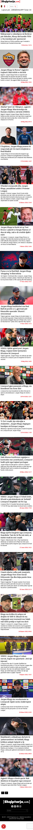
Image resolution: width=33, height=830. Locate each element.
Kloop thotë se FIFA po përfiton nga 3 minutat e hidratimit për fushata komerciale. (15, 42)
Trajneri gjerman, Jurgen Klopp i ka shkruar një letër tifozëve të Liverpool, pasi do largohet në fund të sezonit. (16, 357)
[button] (3, 826)
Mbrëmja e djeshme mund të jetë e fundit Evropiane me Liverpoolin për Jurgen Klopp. (16, 429)
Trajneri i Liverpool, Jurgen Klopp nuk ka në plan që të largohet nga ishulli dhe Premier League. (16, 784)
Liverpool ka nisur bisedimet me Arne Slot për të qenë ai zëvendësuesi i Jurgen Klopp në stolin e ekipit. (15, 392)
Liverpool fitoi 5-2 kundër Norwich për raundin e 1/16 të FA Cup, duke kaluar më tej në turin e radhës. (16, 505)
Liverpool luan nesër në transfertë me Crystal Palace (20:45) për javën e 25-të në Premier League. (14, 708)
